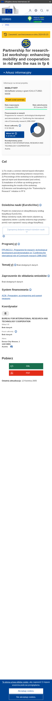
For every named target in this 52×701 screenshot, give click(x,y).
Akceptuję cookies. (26, 691)
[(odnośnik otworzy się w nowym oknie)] (10, 9)
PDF (28, 373)
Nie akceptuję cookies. (26, 697)
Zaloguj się (30, 10)
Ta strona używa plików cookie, (15, 682)
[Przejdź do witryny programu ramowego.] (26, 43)
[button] (36, 10)
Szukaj (41, 10)
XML (28, 366)
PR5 (7, 25)
